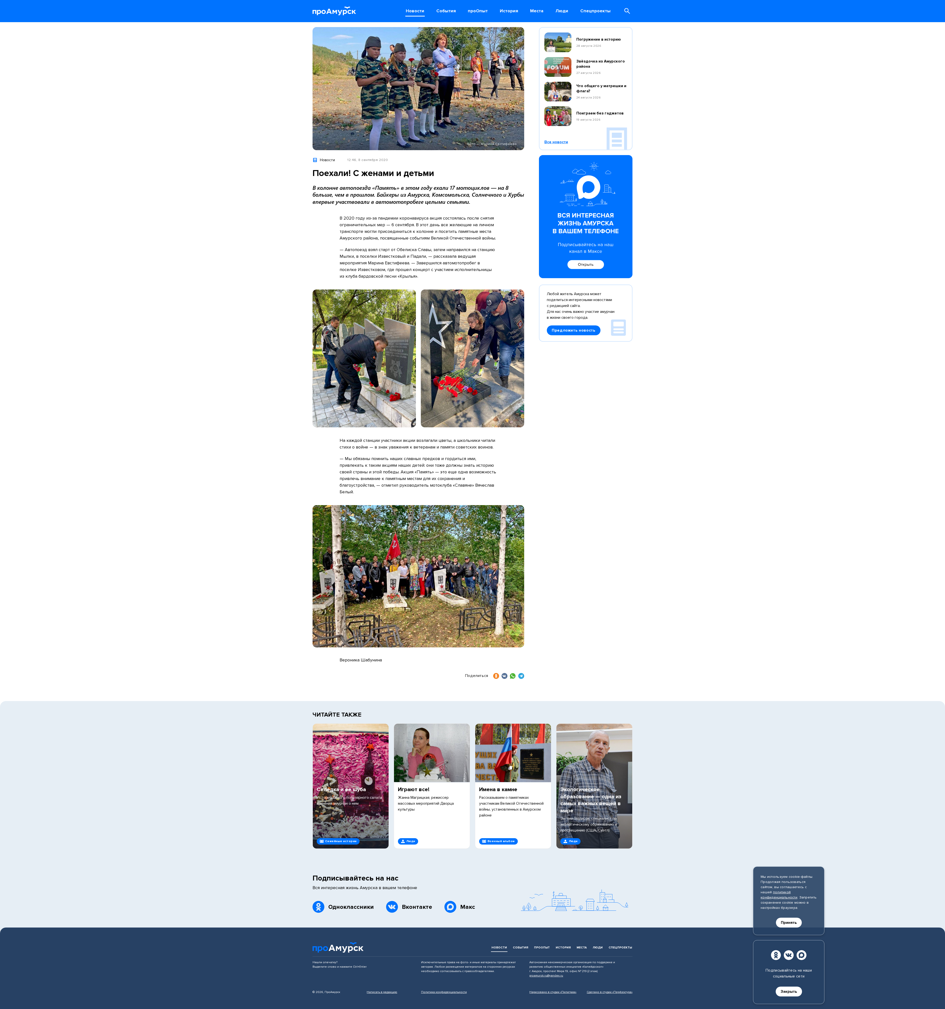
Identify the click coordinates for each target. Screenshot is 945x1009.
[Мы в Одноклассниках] (776, 955)
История (563, 947)
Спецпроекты (620, 947)
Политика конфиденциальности (444, 992)
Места (582, 947)
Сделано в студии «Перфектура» (609, 992)
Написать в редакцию (382, 992)
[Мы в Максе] (801, 955)
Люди (598, 947)
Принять (789, 922)
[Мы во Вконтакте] (789, 955)
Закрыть (789, 991)
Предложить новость (574, 330)
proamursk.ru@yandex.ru (546, 975)
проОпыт (542, 947)
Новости (499, 947)
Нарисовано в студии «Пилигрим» (552, 992)
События (520, 947)
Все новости (556, 142)
